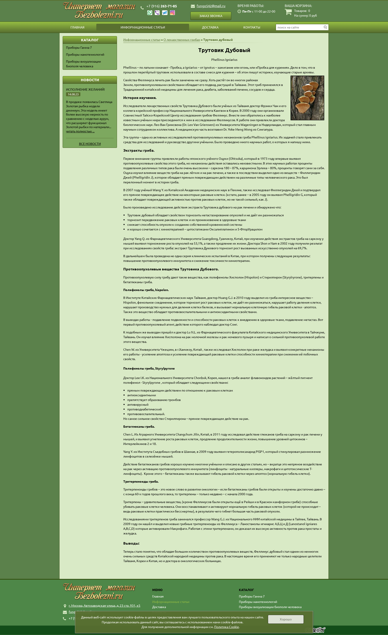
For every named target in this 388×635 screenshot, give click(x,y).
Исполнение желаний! (85, 89)
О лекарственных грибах (181, 39)
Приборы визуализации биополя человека (83, 63)
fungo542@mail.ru (211, 6)
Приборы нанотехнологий (85, 54)
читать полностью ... (80, 131)
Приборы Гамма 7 (79, 47)
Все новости (90, 144)
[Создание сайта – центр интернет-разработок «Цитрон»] (315, 630)
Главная (77, 27)
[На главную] (99, 10)
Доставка (210, 27)
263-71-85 (161, 6)
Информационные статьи (143, 27)
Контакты (251, 27)
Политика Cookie (226, 627)
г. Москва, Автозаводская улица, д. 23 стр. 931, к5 (104, 605)
